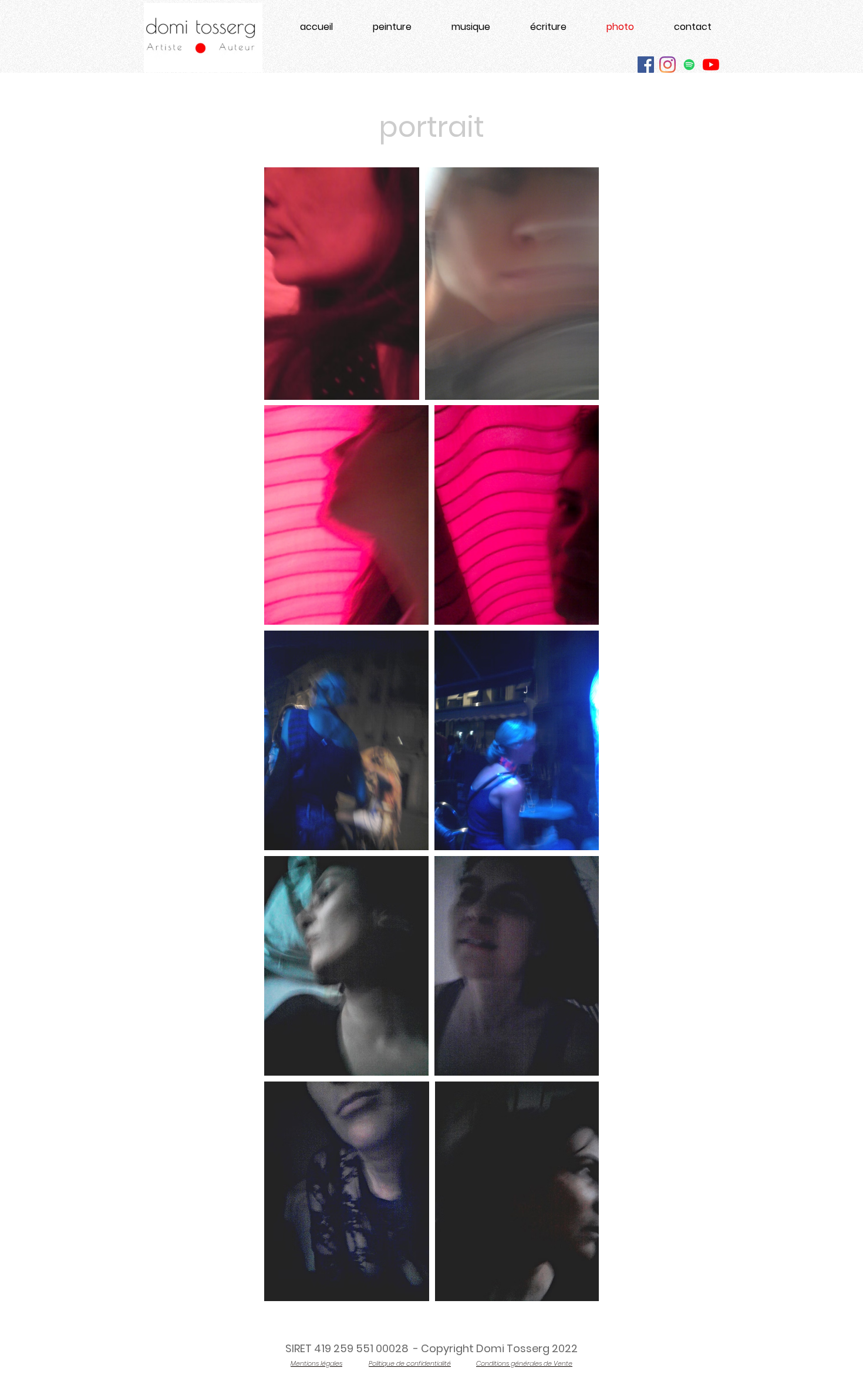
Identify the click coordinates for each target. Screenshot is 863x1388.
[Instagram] (667, 64)
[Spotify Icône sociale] (689, 64)
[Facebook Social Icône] (646, 64)
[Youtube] (711, 64)
